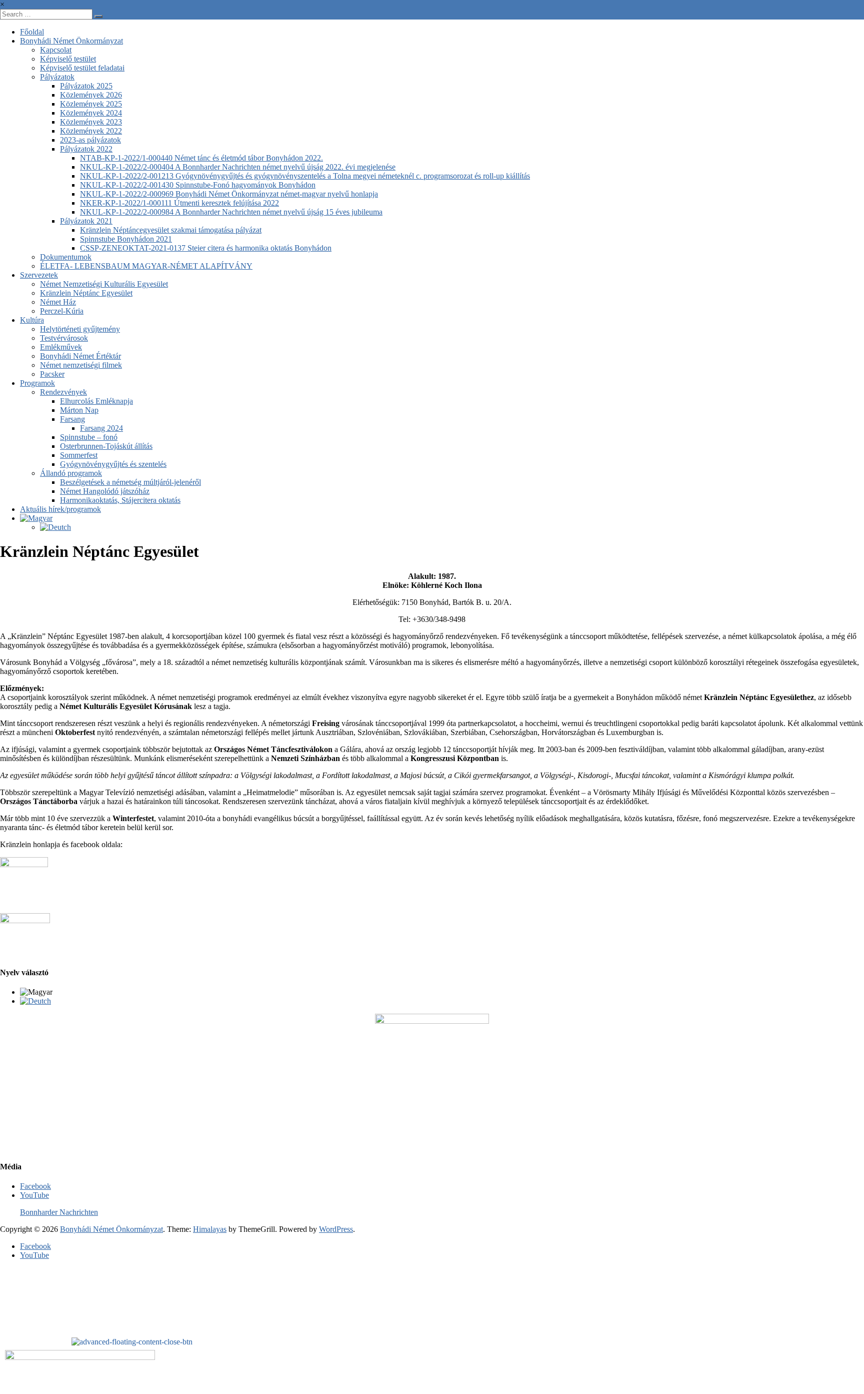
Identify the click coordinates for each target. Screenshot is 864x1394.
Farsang (72, 419)
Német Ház (58, 302)
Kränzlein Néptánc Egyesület (86, 293)
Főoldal (32, 32)
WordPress (336, 1229)
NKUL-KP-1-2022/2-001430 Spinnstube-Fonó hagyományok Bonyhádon (198, 185)
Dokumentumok (66, 257)
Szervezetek (39, 275)
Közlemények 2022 (91, 131)
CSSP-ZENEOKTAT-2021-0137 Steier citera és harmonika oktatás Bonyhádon (206, 248)
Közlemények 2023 (91, 122)
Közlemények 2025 (91, 104)
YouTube (34, 1195)
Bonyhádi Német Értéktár (80, 356)
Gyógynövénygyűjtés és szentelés (113, 464)
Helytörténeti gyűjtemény (80, 329)
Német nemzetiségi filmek (81, 365)
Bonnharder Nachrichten (59, 1212)
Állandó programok (71, 473)
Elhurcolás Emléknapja (96, 401)
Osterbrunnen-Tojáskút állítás (106, 446)
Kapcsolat (56, 50)
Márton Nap (79, 410)
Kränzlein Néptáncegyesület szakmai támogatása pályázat (171, 230)
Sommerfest (79, 455)
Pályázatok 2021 (86, 221)
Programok (37, 383)
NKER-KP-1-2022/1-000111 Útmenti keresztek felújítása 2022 (179, 203)
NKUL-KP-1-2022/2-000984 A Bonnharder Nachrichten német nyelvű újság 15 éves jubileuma (231, 212)
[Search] (98, 16)
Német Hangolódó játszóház (105, 491)
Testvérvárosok (64, 338)
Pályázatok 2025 (86, 86)
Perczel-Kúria (62, 311)
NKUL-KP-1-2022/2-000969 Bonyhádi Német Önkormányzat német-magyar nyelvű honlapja (229, 194)
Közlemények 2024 (91, 113)
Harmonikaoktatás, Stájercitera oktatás (120, 500)
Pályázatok (57, 77)
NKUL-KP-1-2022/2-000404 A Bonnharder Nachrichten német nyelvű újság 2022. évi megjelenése (238, 167)
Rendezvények (63, 392)
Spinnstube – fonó (89, 437)
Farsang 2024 (101, 428)
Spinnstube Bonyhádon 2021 (126, 239)
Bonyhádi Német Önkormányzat (71, 41)
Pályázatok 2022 (86, 149)
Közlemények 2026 (91, 95)
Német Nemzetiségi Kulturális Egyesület (104, 284)
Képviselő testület (68, 59)
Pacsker (52, 374)
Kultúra (32, 320)
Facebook (35, 1186)
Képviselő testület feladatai (82, 68)
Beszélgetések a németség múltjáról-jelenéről (130, 482)
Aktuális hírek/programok (60, 509)
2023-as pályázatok (90, 140)
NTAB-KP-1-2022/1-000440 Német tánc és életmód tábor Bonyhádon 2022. (201, 158)
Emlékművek (61, 347)
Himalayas (209, 1229)
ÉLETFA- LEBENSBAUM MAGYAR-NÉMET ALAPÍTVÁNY (146, 266)
